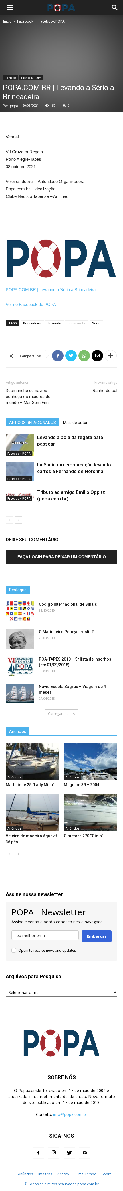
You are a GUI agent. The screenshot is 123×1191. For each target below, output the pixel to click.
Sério (96, 323)
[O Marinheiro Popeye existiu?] (20, 639)
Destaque (18, 590)
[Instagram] (53, 1153)
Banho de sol (105, 390)
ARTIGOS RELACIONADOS (32, 422)
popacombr (77, 323)
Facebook (25, 21)
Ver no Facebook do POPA (31, 304)
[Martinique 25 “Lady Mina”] (32, 761)
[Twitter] (69, 1153)
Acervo (63, 1174)
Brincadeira (32, 323)
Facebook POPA (52, 21)
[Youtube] (84, 1153)
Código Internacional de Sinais (68, 604)
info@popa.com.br (70, 1114)
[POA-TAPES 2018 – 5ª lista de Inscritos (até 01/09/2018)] (20, 666)
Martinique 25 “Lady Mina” (30, 784)
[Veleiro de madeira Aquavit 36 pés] (32, 812)
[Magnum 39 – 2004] (91, 761)
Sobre (107, 1174)
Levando (54, 323)
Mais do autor (75, 422)
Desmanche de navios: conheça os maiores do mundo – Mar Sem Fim (28, 396)
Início (7, 21)
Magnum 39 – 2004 (81, 784)
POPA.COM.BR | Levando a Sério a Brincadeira (51, 289)
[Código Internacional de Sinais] (20, 611)
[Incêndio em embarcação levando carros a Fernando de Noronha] (20, 471)
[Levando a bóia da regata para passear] (20, 445)
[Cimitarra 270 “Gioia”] (91, 812)
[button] (115, 7)
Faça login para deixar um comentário (61, 556)
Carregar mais (59, 713)
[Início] (12, 1174)
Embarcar (96, 936)
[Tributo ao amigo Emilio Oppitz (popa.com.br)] (20, 495)
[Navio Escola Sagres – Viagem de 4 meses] (20, 693)
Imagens (45, 1174)
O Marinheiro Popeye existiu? (66, 631)
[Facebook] (38, 1153)
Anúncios (14, 777)
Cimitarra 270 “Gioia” (83, 836)
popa (14, 105)
